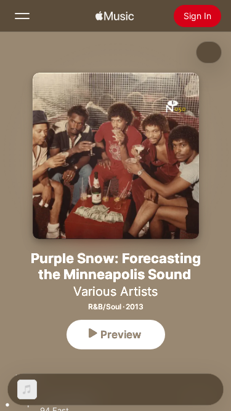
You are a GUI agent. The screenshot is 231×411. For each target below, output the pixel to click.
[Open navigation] (22, 16)
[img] (114, 16)
